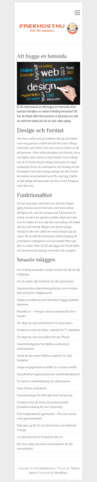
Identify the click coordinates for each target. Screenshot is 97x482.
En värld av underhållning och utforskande (43, 381)
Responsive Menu (77, 12)
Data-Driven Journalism (32, 388)
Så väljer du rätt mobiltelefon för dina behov (45, 323)
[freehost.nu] (48, 29)
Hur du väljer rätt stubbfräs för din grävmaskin (45, 281)
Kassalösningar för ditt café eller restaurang (44, 395)
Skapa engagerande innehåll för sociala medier (47, 367)
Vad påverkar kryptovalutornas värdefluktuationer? (48, 374)
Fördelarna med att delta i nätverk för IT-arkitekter (48, 330)
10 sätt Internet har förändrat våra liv (40, 437)
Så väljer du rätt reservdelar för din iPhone (43, 337)
